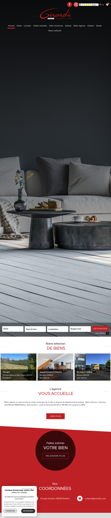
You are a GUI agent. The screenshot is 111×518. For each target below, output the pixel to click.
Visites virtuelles (40, 26)
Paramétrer (10, 511)
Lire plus (55, 416)
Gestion (90, 26)
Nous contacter (54, 31)
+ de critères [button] (101, 333)
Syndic (99, 26)
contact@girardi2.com (95, 498)
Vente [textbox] (5, 329)
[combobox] (13, 329)
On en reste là (27, 489)
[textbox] (35, 329)
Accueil (11, 26)
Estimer (68, 26)
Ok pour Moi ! (28, 511)
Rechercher (100, 329)
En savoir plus (55, 456)
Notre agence (79, 26)
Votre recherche (56, 26)
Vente (19, 26)
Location (27, 26)
